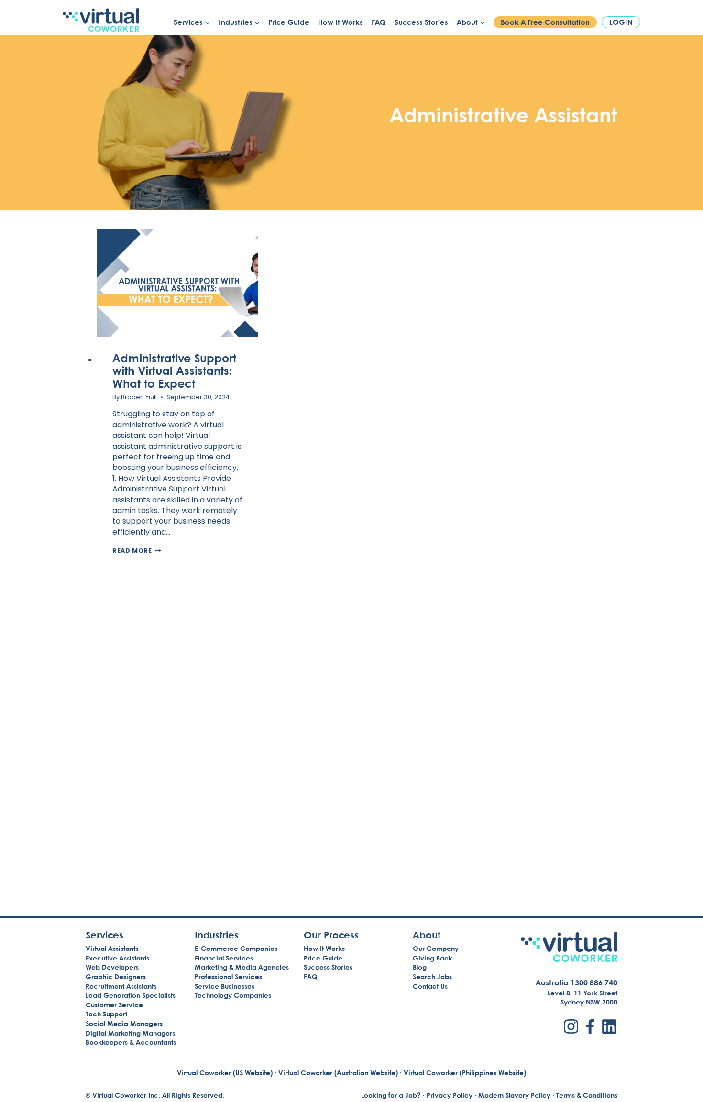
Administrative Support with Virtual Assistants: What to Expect (174, 370)
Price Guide (288, 22)
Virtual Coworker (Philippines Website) (465, 1073)
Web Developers (112, 967)
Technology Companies (233, 995)
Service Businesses (224, 986)
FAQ (379, 22)
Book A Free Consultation (545, 22)
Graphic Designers (116, 976)
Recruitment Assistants (121, 986)
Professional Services (228, 976)
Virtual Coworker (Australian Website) (338, 1073)
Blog (420, 967)
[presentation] (177, 283)
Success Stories (421, 22)
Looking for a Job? (391, 1095)
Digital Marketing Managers (130, 1033)
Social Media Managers (124, 1023)
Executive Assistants (117, 958)
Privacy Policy (449, 1095)
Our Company (436, 948)
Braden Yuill (139, 397)
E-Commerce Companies (236, 948)
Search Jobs (432, 976)
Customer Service (114, 1005)
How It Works (340, 22)
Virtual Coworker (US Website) (225, 1073)
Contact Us (430, 986)
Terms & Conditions (586, 1095)
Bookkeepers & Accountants (131, 1042)
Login (621, 22)
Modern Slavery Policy (514, 1095)
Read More (136, 550)
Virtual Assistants (112, 948)
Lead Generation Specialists (131, 995)
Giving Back (432, 958)
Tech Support (106, 1014)
